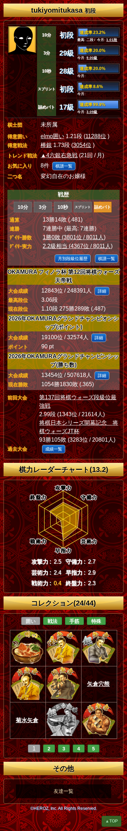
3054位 (82, 145)
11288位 (95, 136)
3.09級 (91, 112)
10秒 (63, 207)
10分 (23, 207)
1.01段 (111, 40)
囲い (31, 621)
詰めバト (102, 207)
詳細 (102, 291)
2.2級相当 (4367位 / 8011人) (78, 246)
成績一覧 (53, 449)
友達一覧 (63, 791)
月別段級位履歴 (72, 258)
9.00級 (91, 58)
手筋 (74, 621)
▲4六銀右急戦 (59, 155)
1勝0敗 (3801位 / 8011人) (74, 237)
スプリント (83, 207)
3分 (43, 207)
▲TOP (111, 821)
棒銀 (46, 145)
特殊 (96, 621)
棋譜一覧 (63, 166)
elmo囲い (52, 136)
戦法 (53, 621)
